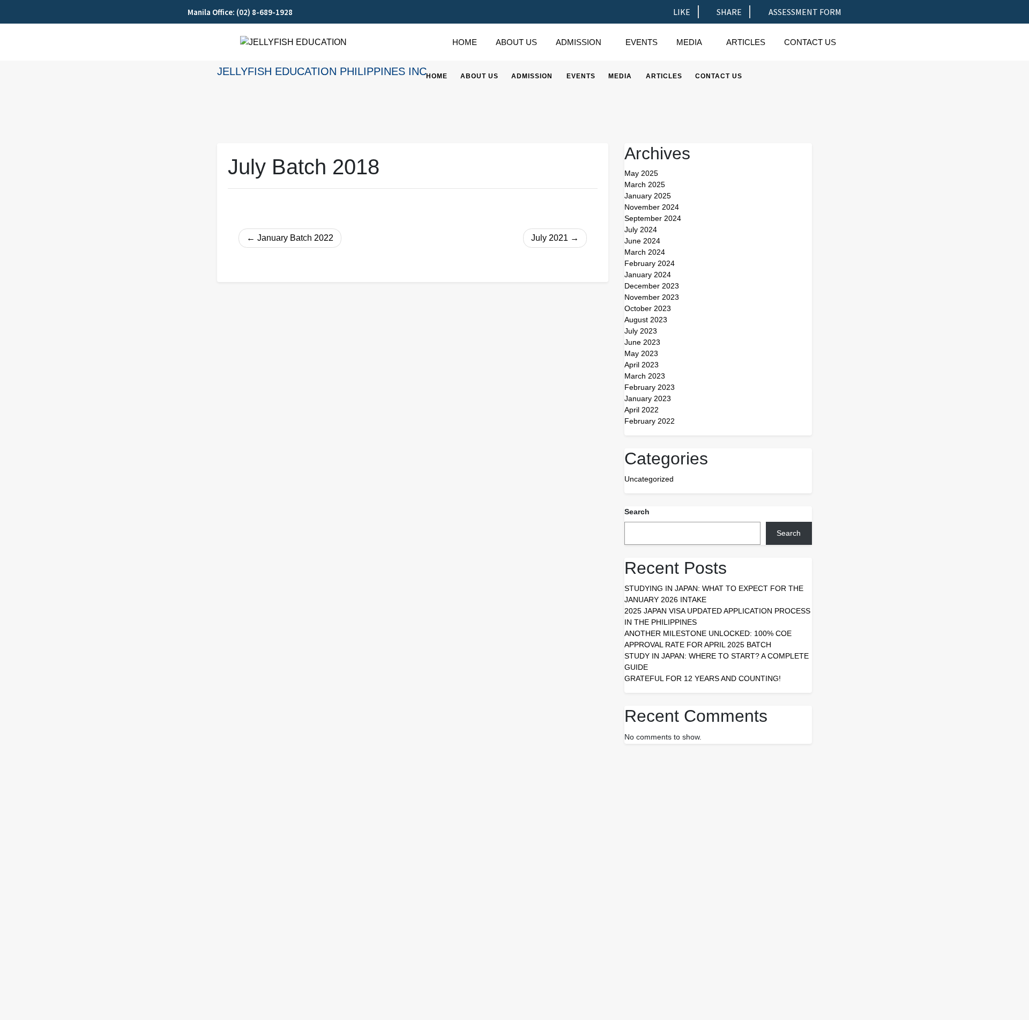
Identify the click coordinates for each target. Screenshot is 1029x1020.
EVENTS (641, 42)
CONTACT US (810, 42)
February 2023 (649, 387)
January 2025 (647, 195)
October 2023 (647, 308)
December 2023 (651, 286)
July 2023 (640, 331)
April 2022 (641, 409)
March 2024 (644, 252)
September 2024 (652, 218)
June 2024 (642, 240)
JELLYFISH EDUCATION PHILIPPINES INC (322, 71)
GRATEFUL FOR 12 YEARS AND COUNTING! (702, 678)
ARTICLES (745, 42)
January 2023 (647, 398)
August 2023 (645, 319)
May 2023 (641, 353)
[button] (581, 42)
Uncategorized (649, 479)
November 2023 (651, 297)
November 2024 (651, 207)
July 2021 (549, 237)
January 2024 (647, 274)
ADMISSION (578, 42)
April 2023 (641, 364)
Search (637, 511)
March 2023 (644, 376)
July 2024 (640, 229)
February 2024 (649, 263)
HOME (464, 42)
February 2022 (649, 421)
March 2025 (644, 184)
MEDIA (689, 42)
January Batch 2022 (295, 237)
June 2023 (642, 342)
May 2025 (641, 173)
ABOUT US (516, 42)
